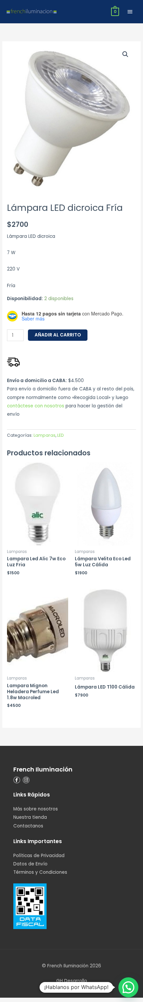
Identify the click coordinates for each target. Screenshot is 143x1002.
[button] (125, 54)
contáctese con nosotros (35, 406)
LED (60, 435)
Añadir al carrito (58, 335)
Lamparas (45, 435)
